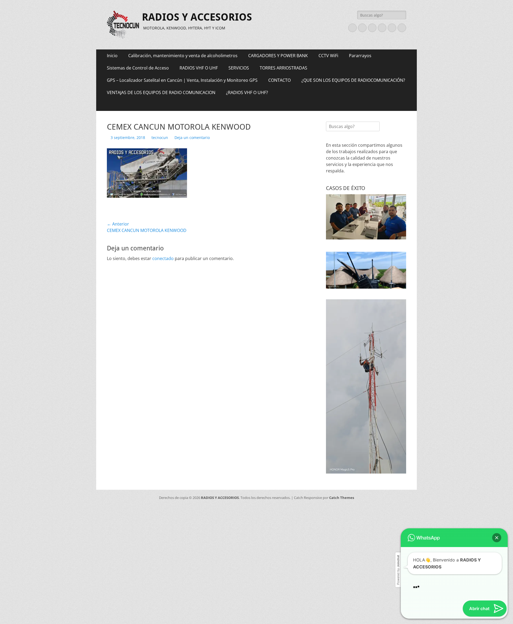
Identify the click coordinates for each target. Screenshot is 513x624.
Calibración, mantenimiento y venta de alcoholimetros (183, 56)
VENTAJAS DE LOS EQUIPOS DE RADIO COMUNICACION (161, 92)
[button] (496, 462)
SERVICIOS (238, 68)
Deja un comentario (192, 137)
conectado (163, 258)
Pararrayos (360, 56)
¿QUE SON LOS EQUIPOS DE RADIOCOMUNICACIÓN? (353, 80)
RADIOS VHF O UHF (199, 68)
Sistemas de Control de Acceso (138, 68)
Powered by (398, 495)
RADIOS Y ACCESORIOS (197, 17)
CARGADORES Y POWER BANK (278, 56)
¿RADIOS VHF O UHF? (247, 92)
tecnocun (159, 137)
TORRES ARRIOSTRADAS (283, 68)
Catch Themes (341, 497)
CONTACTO (279, 80)
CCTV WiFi (328, 56)
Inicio (112, 56)
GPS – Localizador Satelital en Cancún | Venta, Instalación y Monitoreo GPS (182, 80)
